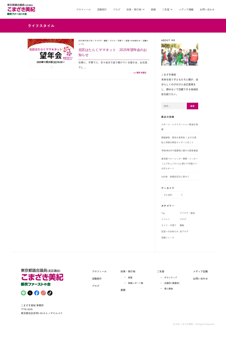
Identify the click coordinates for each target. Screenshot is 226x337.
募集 (182, 225)
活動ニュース (167, 237)
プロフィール (83, 9)
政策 (130, 277)
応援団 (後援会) (171, 282)
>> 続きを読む (140, 72)
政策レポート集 (135, 282)
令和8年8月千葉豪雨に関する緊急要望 (179, 150)
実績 (153, 9)
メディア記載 (200, 271)
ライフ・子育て (116, 40)
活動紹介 (102, 9)
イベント (165, 219)
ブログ (116, 9)
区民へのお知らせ (133, 40)
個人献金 (168, 288)
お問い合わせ (207, 9)
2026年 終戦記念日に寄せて (175, 176)
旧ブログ (184, 231)
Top (163, 212)
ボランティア (170, 277)
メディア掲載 (186, 9)
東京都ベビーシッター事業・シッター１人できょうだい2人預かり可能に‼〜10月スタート (179, 163)
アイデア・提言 (101, 40)
